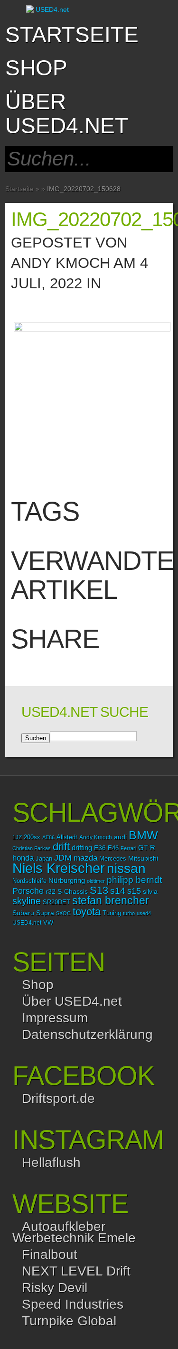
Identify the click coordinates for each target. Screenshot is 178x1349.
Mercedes (112, 858)
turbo (129, 913)
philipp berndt (134, 880)
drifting (82, 848)
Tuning (112, 913)
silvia (150, 891)
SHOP (36, 67)
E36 (100, 848)
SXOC (63, 913)
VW (48, 922)
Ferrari (128, 848)
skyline (26, 901)
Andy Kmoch (60, 263)
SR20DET (56, 902)
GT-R (146, 848)
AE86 (48, 837)
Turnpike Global (69, 1320)
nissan (126, 868)
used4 (144, 913)
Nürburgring (66, 880)
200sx (32, 837)
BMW (143, 835)
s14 (117, 891)
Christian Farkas (31, 848)
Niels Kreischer (58, 868)
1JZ (17, 837)
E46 (113, 848)
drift (61, 847)
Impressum (55, 1017)
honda (23, 858)
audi (120, 837)
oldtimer (96, 881)
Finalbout (49, 1254)
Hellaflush (51, 1162)
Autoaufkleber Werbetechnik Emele (74, 1232)
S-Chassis (72, 891)
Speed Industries (72, 1304)
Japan (44, 858)
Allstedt (66, 837)
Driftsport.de (58, 1098)
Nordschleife (29, 881)
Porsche (28, 891)
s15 (134, 891)
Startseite (72, 34)
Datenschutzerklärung (87, 1034)
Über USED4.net (66, 113)
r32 (51, 891)
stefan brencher (110, 900)
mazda (85, 858)
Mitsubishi (143, 858)
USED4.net (26, 922)
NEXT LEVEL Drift (76, 1271)
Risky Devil (54, 1287)
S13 (99, 890)
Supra (45, 913)
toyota (87, 912)
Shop (38, 984)
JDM (63, 858)
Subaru (23, 913)
